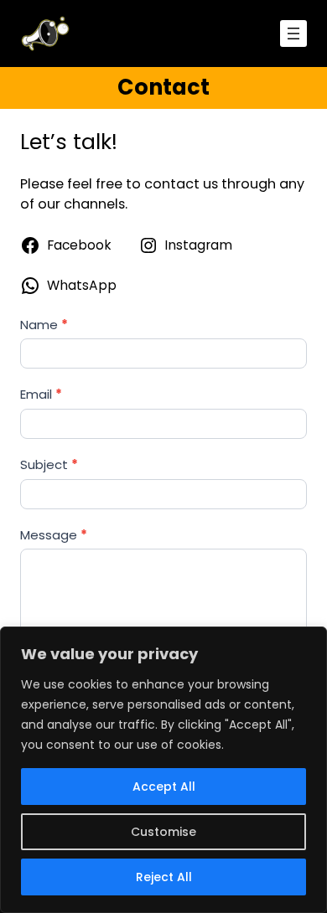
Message (53, 535)
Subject (49, 464)
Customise (163, 831)
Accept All (163, 786)
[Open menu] (293, 33)
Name (44, 324)
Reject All (164, 877)
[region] (163, 770)
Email (41, 394)
